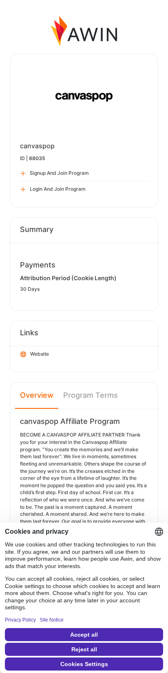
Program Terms (90, 395)
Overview (36, 395)
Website (39, 354)
